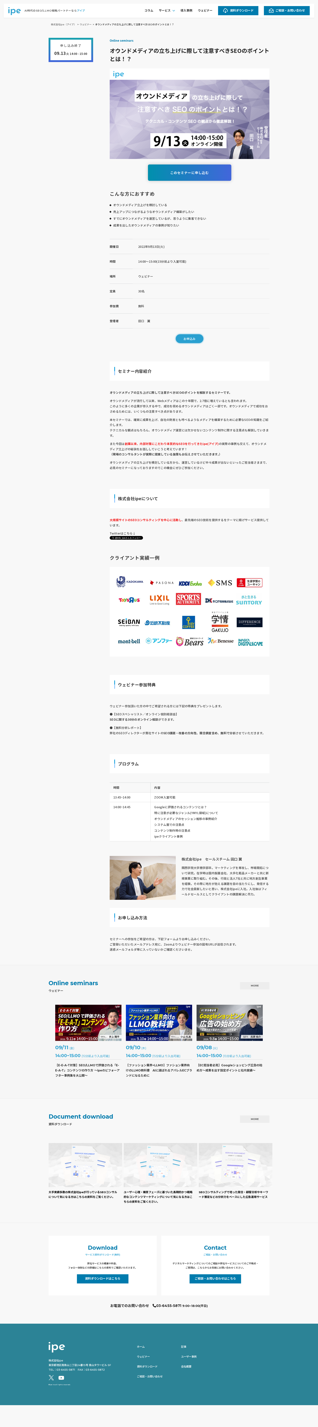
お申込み (189, 338)
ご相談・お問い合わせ (290, 10)
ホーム (141, 1346)
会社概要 (186, 1366)
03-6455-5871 (168, 1306)
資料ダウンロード (242, 10)
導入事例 (186, 10)
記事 (183, 1346)
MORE (255, 985)
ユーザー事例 (189, 1356)
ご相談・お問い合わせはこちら (215, 1278)
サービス (165, 10)
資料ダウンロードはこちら (102, 1278)
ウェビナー (205, 10)
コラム (148, 10)
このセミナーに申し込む (189, 172)
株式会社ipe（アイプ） (63, 24)
